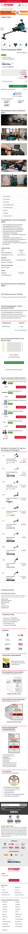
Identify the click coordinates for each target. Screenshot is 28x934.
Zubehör (5, 210)
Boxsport (4, 914)
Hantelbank (17, 909)
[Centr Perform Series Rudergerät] (16, 520)
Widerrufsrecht (18, 892)
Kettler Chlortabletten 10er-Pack (15, 411)
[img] (12, 63)
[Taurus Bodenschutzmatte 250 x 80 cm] (4, 382)
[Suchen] (22, 5)
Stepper (4, 919)
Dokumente (6, 202)
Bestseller (5, 213)
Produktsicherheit (7, 216)
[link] (7, 635)
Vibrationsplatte (18, 926)
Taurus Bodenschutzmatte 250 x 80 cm (17, 381)
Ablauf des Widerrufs (19, 894)
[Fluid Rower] (10, 515)
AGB (3, 887)
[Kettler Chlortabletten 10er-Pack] (4, 412)
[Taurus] (10, 476)
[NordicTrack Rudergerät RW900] (16, 494)
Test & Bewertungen (8, 207)
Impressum (17, 890)
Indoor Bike (4, 911)
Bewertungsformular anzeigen (14, 362)
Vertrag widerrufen (14, 880)
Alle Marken (4, 930)
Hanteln (17, 911)
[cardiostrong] (10, 463)
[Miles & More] (14, 861)
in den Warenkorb (18, 86)
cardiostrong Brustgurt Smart (15, 391)
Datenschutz (17, 887)
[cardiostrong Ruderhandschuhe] (4, 432)
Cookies (3, 890)
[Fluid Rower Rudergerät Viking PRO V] (16, 507)
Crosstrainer (5, 902)
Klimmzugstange (18, 924)
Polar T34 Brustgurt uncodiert (15, 421)
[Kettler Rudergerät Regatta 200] (16, 573)
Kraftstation (5, 906)
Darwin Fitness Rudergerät (7, 9)
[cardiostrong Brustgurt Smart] (4, 392)
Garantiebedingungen (8, 204)
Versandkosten (5, 892)
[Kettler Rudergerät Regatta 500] (16, 533)
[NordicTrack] (10, 502)
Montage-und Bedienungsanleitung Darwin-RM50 (14, 297)
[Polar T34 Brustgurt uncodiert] (4, 422)
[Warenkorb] (26, 5)
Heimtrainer (4, 916)
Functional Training (6, 921)
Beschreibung (6, 199)
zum (5, 875)
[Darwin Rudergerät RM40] (16, 560)
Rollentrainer (18, 916)
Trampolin (17, 906)
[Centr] (10, 528)
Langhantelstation (19, 919)
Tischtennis (4, 909)
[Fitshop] (9, 5)
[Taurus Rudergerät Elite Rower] (16, 468)
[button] (3, 44)
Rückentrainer (5, 924)
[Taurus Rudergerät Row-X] (16, 546)
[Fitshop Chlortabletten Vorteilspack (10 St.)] (4, 402)
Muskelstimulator (6, 926)
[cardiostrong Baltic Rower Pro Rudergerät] (16, 455)
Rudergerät (17, 904)
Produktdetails (6, 196)
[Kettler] (10, 541)
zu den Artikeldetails (20, 437)
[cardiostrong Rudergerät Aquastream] (16, 481)
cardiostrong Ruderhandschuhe (15, 430)
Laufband (4, 904)
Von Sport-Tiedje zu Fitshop (7, 826)
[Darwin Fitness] (6, 17)
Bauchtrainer (18, 921)
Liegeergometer (18, 914)
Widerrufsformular (6, 894)
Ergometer (17, 902)
